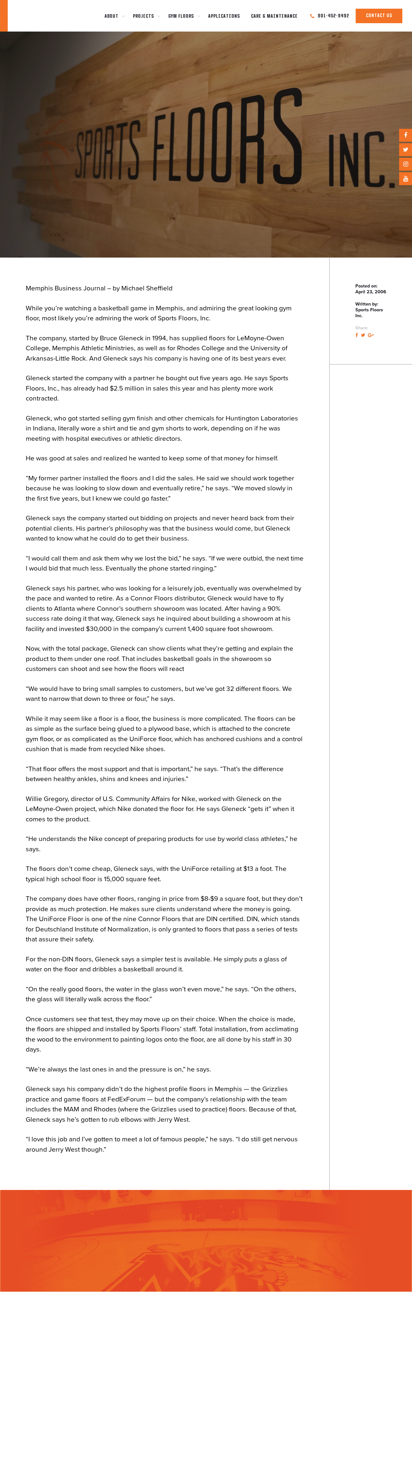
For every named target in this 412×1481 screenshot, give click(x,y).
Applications (224, 16)
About (111, 16)
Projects (143, 16)
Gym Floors (181, 16)
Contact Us (379, 15)
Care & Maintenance (274, 16)
